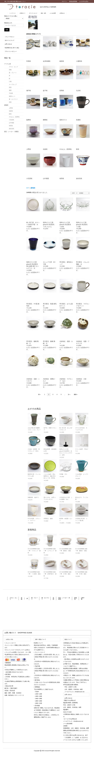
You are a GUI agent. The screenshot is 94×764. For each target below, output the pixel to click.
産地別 (6, 105)
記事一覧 (83, 598)
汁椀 (10, 81)
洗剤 (10, 102)
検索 (7, 29)
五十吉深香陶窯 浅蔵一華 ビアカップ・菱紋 (50, 550)
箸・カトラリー (13, 99)
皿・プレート (13, 72)
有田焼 (11, 125)
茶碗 (10, 69)
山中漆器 (11, 122)
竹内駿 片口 (63, 474)
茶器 (10, 87)
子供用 (11, 93)
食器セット (12, 96)
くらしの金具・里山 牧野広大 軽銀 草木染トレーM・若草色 (50, 476)
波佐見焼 (11, 128)
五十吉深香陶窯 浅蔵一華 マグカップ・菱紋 (34, 550)
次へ (69, 394)
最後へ (76, 394)
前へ (39, 394)
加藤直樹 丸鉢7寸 (33, 497)
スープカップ (13, 84)
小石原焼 (11, 120)
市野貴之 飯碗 (48, 518)
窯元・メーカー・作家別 (11, 131)
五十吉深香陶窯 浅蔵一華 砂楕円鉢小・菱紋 (50, 574)
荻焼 (10, 114)
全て (27, 188)
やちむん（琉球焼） (14, 117)
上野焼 (11, 108)
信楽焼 (11, 111)
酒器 (10, 90)
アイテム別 (7, 64)
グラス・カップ (13, 66)
